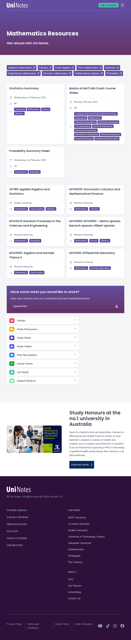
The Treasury (75, 562)
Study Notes (24, 338)
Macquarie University (79, 543)
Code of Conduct (84, 624)
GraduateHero (76, 549)
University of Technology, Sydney (86, 536)
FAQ (70, 579)
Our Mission (74, 585)
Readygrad (74, 556)
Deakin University (78, 530)
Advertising (74, 592)
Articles (21, 320)
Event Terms (62, 624)
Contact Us (74, 598)
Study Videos (24, 346)
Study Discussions (27, 329)
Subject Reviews (26, 381)
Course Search (25, 363)
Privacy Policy (14, 624)
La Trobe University (79, 524)
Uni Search (23, 372)
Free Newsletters (27, 355)
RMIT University (77, 517)
